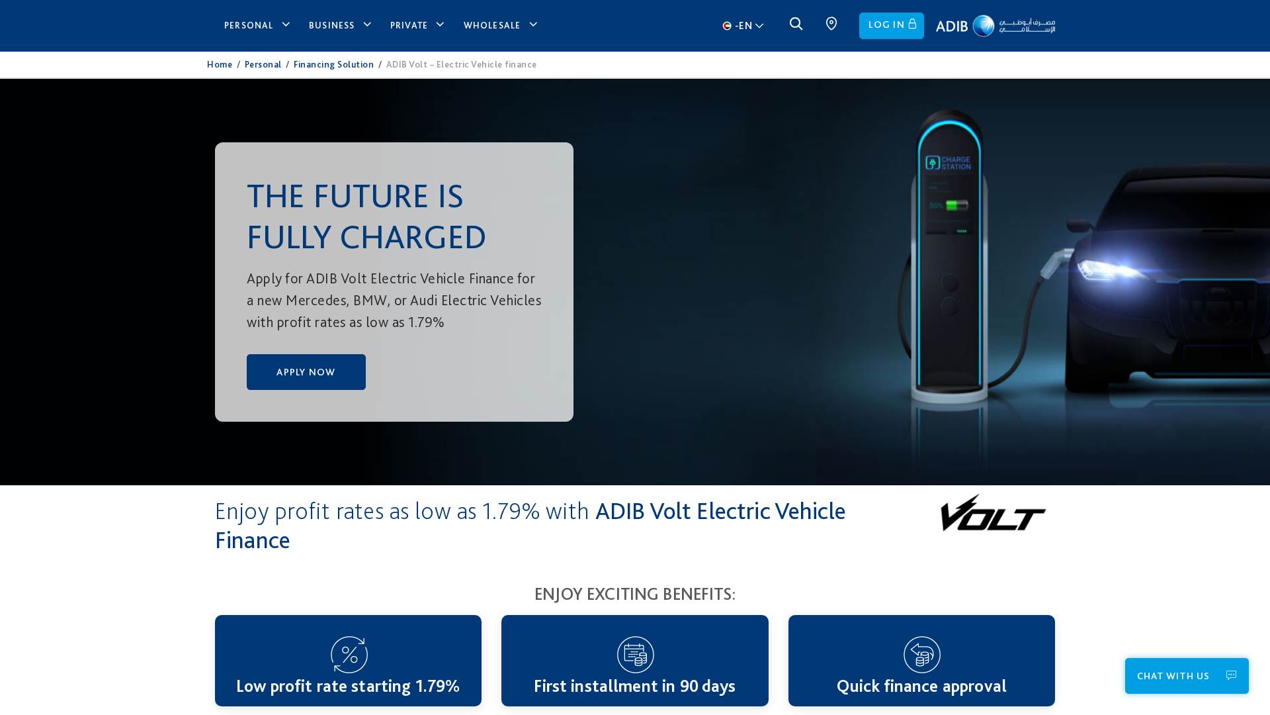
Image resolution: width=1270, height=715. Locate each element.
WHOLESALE (492, 25)
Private (409, 25)
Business (332, 25)
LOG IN (886, 24)
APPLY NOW (305, 372)
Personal (249, 25)
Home (219, 64)
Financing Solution (334, 64)
